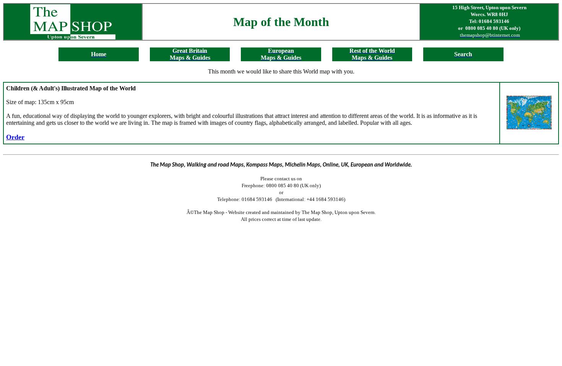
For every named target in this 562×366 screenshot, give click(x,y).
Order (15, 137)
